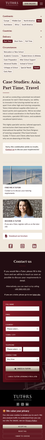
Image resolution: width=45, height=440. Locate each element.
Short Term (18, 41)
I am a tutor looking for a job (22, 377)
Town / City (10, 335)
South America (27, 25)
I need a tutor (24, 369)
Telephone (10, 345)
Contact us (10, 149)
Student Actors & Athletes (31, 56)
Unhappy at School (11, 68)
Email (8, 314)
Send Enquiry (30, 3)
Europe (6, 21)
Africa (17, 25)
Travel (36, 68)
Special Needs (26, 68)
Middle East (16, 21)
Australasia (8, 25)
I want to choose (22, 436)
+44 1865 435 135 (22, 289)
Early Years (8, 72)
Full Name (10, 304)
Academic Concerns (11, 56)
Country (9, 325)
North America (29, 21)
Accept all (22, 426)
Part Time (8, 41)
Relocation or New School (14, 52)
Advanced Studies (10, 64)
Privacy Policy (31, 420)
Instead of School (26, 64)
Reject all (22, 431)
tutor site (36, 295)
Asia (39, 21)
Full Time (28, 41)
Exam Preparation (10, 60)
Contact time (11, 355)
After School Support (28, 60)
